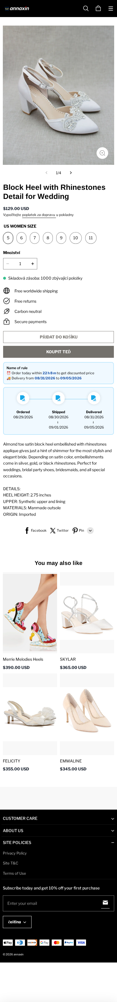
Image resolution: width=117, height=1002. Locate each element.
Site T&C (10, 863)
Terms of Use (14, 873)
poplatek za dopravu (39, 215)
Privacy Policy (15, 853)
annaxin (19, 954)
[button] (111, 8)
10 (75, 237)
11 (91, 237)
